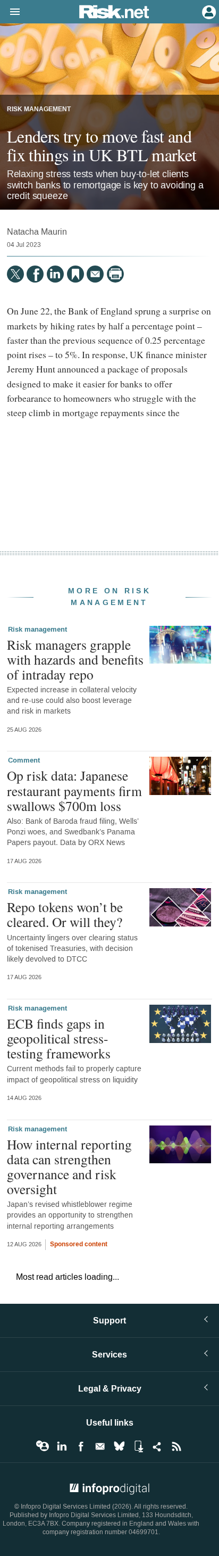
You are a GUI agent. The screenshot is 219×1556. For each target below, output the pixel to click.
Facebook (80, 1446)
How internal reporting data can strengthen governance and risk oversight (69, 1167)
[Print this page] (115, 274)
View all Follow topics (42, 1446)
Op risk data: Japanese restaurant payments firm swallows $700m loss (74, 790)
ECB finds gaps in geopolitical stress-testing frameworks (59, 1038)
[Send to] (95, 274)
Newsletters (100, 1446)
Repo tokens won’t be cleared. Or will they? (65, 914)
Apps (138, 1446)
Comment (24, 760)
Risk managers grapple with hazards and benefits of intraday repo (75, 659)
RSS (176, 1446)
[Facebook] (35, 274)
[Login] (207, 11)
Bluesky (119, 1446)
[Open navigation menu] (10, 12)
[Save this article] (75, 274)
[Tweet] (15, 274)
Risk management (39, 109)
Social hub (157, 1446)
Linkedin (61, 1446)
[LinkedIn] (55, 274)
